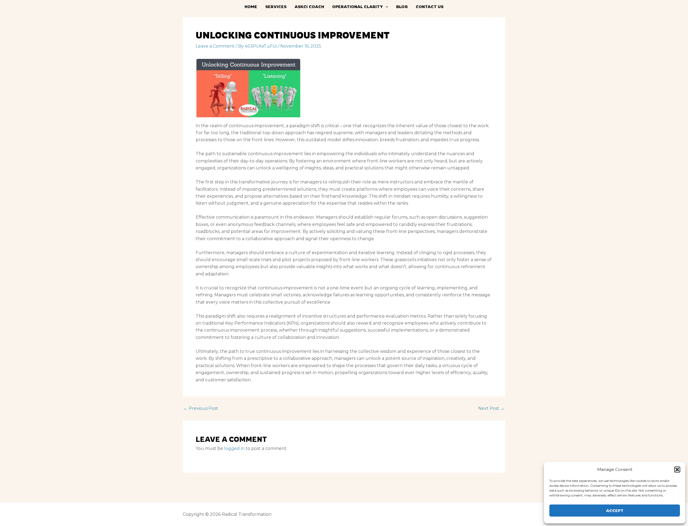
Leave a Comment (215, 46)
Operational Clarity (357, 6)
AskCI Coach (309, 6)
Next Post (491, 408)
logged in (234, 448)
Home (251, 6)
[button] (677, 469)
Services (275, 6)
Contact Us (429, 6)
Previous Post (200, 408)
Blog (402, 6)
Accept (615, 510)
